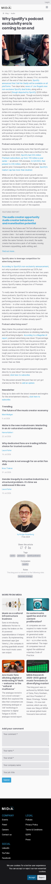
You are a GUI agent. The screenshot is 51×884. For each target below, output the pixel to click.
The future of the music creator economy (25, 410)
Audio (13, 556)
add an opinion (28, 383)
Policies (29, 820)
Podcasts (21, 556)
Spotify (25, 564)
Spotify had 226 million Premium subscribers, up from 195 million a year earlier (22, 158)
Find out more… (8, 251)
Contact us (7, 834)
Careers (5, 829)
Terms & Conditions (34, 829)
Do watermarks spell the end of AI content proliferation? (36, 617)
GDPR (28, 834)
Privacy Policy (32, 824)
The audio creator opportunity (20, 220)
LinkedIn (5, 848)
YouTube (6, 853)
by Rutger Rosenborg (25, 534)
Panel (4, 824)
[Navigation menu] (47, 7)
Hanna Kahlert (7, 432)
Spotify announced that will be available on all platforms (25, 83)
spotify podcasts (34, 556)
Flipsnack (11, 64)
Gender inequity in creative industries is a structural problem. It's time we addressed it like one (25, 482)
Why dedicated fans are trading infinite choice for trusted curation (24, 445)
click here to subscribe (20, 375)
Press (28, 839)
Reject (42, 877)
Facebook (6, 858)
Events (5, 820)
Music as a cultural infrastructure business (12, 616)
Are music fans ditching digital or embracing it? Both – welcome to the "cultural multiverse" (12, 682)
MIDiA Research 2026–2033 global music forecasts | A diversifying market (37, 679)
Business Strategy (25, 576)
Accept (32, 877)
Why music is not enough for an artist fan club (25, 463)
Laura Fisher (7, 450)
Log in (47, 2)
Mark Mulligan (7, 415)
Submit (6, 780)
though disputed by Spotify (24, 92)
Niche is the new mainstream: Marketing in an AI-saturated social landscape (24, 427)
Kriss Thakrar (7, 468)
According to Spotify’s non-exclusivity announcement (25, 266)
